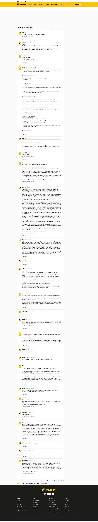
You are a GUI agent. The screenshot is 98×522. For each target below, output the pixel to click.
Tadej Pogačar (35, 506)
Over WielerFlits (67, 500)
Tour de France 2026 (52, 504)
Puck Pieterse (35, 514)
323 (61, 28)
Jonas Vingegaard (35, 508)
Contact (66, 512)
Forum (65, 1)
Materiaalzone (21, 1)
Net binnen (31, 4)
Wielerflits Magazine (77, 1)
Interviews (18, 508)
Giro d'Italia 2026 (51, 502)
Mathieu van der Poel (36, 500)
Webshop (35, 4)
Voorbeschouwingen (54, 4)
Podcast (18, 512)
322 (59, 28)
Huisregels (66, 504)
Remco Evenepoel (36, 504)
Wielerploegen (19, 506)
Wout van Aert (35, 502)
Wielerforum (19, 504)
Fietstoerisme (29, 1)
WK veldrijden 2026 (52, 500)
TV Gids (67, 4)
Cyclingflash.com (70, 1)
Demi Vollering (35, 510)
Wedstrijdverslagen (46, 4)
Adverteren (66, 502)
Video (18, 514)
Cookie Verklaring (67, 510)
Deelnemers (61, 4)
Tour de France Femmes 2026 (54, 508)
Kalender (40, 4)
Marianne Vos (35, 512)
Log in (18, 483)
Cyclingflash (67, 514)
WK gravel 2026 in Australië (53, 514)
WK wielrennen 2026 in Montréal (54, 510)
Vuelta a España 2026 (52, 506)
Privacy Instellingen (68, 508)
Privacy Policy (67, 506)
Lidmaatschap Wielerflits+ (36, 1)
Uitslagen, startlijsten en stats (22, 510)
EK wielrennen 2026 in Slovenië (54, 512)
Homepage (19, 500)
